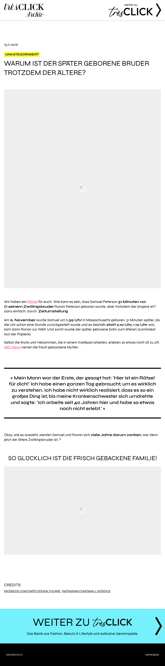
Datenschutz (14, 654)
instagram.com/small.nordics (86, 591)
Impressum (152, 654)
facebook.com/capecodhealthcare (32, 591)
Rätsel (32, 301)
